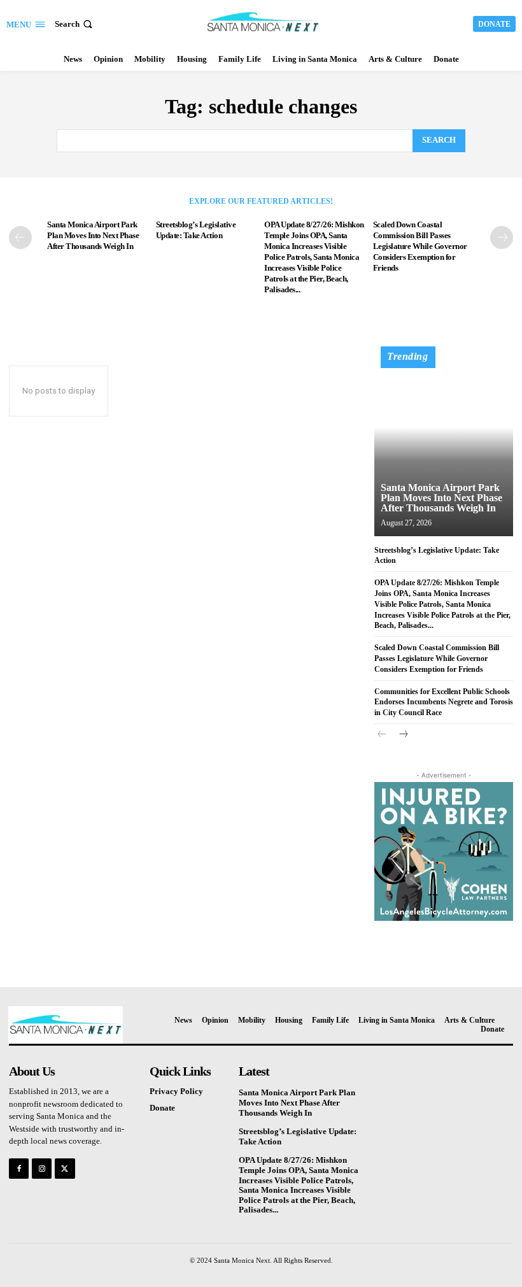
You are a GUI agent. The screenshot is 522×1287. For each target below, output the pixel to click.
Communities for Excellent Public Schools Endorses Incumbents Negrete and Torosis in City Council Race (443, 702)
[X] (64, 1168)
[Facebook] (19, 1168)
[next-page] (501, 237)
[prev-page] (20, 237)
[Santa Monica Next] (263, 22)
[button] (75, 23)
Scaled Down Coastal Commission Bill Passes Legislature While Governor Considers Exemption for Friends (420, 246)
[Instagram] (42, 1168)
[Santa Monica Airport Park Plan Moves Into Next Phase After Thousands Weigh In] (443, 447)
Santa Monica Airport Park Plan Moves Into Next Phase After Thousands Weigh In (93, 235)
